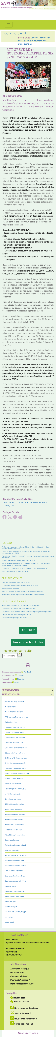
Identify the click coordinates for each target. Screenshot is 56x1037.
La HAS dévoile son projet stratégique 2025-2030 (20, 586)
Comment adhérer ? (19, 976)
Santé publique (10, 902)
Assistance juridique (19, 968)
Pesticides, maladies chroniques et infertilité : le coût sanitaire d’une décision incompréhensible (26, 548)
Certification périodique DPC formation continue (18, 609)
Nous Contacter (19, 935)
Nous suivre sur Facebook (26, 1008)
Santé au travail (10, 886)
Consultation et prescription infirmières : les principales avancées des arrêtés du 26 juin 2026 (26, 552)
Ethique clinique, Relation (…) (15, 779)
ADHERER (28, 630)
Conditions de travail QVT (14, 743)
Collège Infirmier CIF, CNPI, (14, 733)
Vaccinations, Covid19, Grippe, (15, 912)
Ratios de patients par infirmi (15, 845)
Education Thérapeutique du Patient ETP (16, 618)
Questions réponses (12, 840)
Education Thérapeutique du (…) (16, 768)
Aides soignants (10, 707)
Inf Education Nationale (13, 809)
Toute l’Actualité (10, 690)
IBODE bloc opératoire (13, 799)
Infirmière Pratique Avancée (15, 815)
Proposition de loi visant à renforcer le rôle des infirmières (22, 592)
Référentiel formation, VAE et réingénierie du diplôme (20, 606)
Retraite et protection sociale (15, 866)
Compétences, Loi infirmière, (15, 738)
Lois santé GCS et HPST (13, 830)
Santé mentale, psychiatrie (14, 897)
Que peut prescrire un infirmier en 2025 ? (16, 582)
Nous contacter (17, 972)
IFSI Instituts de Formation (14, 804)
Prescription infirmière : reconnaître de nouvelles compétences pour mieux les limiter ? (28, 557)
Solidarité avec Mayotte (10, 589)
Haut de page (19, 998)
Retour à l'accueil (21, 1001)
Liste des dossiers (11, 694)
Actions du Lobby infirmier (14, 702)
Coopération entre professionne (16, 748)
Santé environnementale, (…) (15, 891)
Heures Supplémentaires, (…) (15, 789)
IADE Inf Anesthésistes (13, 794)
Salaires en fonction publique (15, 876)
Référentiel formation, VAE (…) (16, 861)
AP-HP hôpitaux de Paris (14, 712)
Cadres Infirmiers (11, 722)
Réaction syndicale (12, 850)
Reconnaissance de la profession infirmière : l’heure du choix (23, 595)
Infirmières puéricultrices (14, 820)
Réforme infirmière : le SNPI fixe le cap (15, 571)
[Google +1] (15, 518)
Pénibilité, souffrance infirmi (15, 835)
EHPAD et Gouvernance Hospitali (17, 774)
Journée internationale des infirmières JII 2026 (18, 561)
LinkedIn (20, 679)
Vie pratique (9, 917)
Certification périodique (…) (15, 727)
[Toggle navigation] (9, 25)
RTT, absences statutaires (14, 871)
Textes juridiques (11, 907)
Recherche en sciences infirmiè (16, 856)
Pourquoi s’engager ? (20, 980)
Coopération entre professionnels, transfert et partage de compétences (27, 612)
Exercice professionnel (13, 784)
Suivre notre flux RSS (23, 1024)
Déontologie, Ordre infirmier (15, 753)
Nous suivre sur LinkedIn (25, 1019)
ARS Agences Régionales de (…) (16, 717)
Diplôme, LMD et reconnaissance (16, 758)
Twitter (20, 676)
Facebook (27, 672)
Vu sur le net (9, 922)
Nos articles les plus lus (28, 642)
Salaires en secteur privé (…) (15, 881)
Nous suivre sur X (22, 1013)
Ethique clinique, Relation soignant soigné (16, 615)
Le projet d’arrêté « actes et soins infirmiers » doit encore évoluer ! (25, 568)
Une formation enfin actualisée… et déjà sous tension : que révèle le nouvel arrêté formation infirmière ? (26, 564)
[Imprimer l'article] (20, 518)
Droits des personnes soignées (15, 763)
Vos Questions (18, 964)
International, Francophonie (14, 825)
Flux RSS (18, 683)
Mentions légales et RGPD (22, 984)
